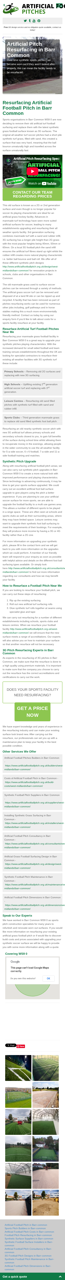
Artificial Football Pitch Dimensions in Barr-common (28, 1268)
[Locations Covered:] (4, 5)
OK (48, 978)
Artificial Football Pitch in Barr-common (26, 1225)
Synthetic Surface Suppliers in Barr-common (29, 1238)
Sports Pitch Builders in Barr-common (25, 1228)
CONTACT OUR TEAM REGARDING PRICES (33, 194)
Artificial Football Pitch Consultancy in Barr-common (28, 1250)
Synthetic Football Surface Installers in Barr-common (29, 1244)
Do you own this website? (23, 978)
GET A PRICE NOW (32, 712)
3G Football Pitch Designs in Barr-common (28, 1255)
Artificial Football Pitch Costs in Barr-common (29, 1231)
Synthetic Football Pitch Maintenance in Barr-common (29, 1261)
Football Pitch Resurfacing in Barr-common (28, 1235)
